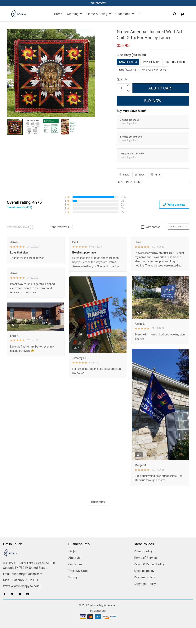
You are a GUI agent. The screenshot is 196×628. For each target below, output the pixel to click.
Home (58, 14)
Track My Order (78, 571)
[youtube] (21, 594)
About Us (74, 558)
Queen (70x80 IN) (175, 62)
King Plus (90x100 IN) (154, 69)
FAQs (72, 551)
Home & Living (97, 14)
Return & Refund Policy (149, 564)
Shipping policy (144, 571)
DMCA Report (98, 610)
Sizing (72, 577)
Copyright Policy (145, 584)
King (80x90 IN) (127, 69)
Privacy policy (143, 551)
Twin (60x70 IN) (151, 62)
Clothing (73, 14)
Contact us (75, 564)
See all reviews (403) (19, 207)
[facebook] (5, 594)
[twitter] (13, 594)
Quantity (122, 79)
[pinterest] (28, 594)
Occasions (123, 14)
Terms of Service (145, 558)
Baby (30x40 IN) (135, 55)
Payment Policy (144, 577)
